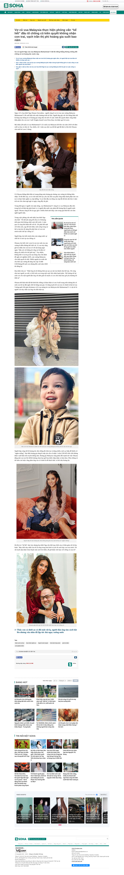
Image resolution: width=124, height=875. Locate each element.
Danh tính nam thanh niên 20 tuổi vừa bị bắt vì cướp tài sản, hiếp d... (42, 816)
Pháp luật (87, 12)
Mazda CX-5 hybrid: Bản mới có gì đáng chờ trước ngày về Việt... (76, 816)
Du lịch (18, 20)
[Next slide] (105, 811)
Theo (46, 651)
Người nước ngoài (43, 643)
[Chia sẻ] (18, 47)
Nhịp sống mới (73, 12)
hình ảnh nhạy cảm (55, 643)
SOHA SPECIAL (45, 1)
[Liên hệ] (75, 657)
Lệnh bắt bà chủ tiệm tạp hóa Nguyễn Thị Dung (70, 752)
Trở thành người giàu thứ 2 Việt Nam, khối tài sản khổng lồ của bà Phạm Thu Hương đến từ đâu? (38, 777)
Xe (100, 12)
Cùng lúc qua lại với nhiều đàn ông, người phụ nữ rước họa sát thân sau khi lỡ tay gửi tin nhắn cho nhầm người (70, 244)
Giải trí (80, 12)
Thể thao (64, 12)
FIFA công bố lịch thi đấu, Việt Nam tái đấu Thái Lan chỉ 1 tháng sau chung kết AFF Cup (22, 753)
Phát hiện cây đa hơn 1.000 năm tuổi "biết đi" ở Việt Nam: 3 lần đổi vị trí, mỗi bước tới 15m (46, 702)
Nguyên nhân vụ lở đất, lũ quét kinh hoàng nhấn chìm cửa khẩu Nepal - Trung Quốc (24, 725)
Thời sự (28, 12)
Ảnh (101, 843)
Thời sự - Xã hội (28, 843)
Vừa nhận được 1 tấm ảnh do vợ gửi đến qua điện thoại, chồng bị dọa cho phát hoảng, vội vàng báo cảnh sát (70, 257)
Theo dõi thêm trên (90, 794)
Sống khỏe (95, 12)
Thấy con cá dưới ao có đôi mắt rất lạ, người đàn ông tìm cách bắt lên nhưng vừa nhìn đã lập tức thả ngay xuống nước (47, 631)
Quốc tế (58, 12)
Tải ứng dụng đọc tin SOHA (38, 839)
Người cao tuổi (42, 20)
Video (96, 843)
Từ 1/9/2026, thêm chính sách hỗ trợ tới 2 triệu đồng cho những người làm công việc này (46, 726)
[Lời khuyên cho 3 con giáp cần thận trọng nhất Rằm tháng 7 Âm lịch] (68, 715)
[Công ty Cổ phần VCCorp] (38, 850)
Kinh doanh (35, 12)
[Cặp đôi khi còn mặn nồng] (46, 160)
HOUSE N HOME (20, 1)
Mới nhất (10, 12)
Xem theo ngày (47, 680)
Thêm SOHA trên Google (31, 47)
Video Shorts (21, 795)
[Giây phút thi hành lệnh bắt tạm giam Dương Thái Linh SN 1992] (24, 810)
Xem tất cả (103, 794)
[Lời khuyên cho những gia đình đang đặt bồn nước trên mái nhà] (24, 691)
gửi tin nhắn (65, 643)
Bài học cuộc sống (54, 20)
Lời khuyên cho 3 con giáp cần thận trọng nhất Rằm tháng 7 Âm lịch (68, 725)
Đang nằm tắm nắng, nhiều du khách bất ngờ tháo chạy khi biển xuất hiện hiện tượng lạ (70, 777)
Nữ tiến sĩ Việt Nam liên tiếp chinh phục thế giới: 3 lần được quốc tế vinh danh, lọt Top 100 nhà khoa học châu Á (38, 755)
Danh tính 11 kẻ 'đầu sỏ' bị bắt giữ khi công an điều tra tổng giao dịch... (93, 816)
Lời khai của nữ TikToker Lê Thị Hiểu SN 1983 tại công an (59, 816)
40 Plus (52, 12)
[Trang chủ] (13, 6)
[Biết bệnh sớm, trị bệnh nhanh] (110, 6)
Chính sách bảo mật (77, 861)
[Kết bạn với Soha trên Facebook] (70, 664)
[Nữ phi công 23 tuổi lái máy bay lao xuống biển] (68, 691)
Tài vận (73, 20)
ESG (23, 12)
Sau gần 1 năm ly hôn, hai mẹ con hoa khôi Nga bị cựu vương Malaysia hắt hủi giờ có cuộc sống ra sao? (45, 67)
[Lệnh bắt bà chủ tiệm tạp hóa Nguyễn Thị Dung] (70, 744)
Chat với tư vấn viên (81, 865)
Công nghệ (106, 12)
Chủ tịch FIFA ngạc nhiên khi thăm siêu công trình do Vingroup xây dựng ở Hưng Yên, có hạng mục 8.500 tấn (54, 754)
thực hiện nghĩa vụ (31, 643)
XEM (75, 680)
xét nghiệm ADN (19, 646)
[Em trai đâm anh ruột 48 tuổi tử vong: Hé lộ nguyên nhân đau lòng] (54, 767)
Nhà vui (25, 20)
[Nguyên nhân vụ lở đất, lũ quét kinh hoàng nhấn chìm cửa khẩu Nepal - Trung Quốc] (24, 715)
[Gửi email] (63, 47)
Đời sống (113, 12)
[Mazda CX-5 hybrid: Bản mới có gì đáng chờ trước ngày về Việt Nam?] (76, 810)
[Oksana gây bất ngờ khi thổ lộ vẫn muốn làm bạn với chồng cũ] (46, 588)
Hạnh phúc (17, 12)
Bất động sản (44, 12)
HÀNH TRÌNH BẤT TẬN (33, 1)
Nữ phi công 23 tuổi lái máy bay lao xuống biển (67, 700)
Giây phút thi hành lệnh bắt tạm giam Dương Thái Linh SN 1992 (24, 816)
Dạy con (32, 20)
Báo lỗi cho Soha (73, 47)
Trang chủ (20, 843)
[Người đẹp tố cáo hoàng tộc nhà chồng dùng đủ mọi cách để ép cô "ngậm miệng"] (46, 501)
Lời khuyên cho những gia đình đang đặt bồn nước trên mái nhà (24, 701)
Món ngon (65, 20)
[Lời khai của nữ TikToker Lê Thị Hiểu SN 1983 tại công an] (59, 810)
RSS (105, 843)
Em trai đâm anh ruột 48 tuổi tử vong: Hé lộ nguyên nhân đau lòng (54, 776)
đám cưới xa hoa (19, 643)
